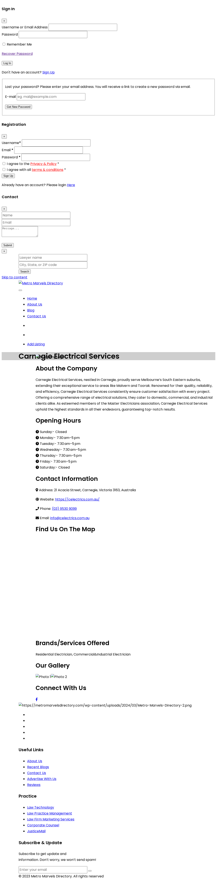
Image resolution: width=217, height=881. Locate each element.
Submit (7, 245)
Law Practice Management (49, 813)
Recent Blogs (38, 767)
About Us (34, 304)
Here (71, 185)
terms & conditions (47, 169)
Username (11, 142)
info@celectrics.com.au (69, 518)
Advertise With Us (41, 778)
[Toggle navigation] (20, 290)
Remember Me (19, 44)
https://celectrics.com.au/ (77, 499)
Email (7, 150)
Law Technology (40, 807)
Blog (30, 310)
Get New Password (18, 106)
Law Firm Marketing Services (50, 819)
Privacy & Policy (43, 163)
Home (32, 298)
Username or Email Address (25, 27)
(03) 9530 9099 (64, 508)
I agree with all (36, 169)
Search (24, 271)
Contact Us (36, 316)
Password (10, 34)
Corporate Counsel (43, 825)
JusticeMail (36, 831)
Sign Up (48, 72)
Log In (7, 63)
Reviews (33, 784)
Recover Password (17, 53)
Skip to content (14, 277)
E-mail (10, 96)
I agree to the (33, 163)
